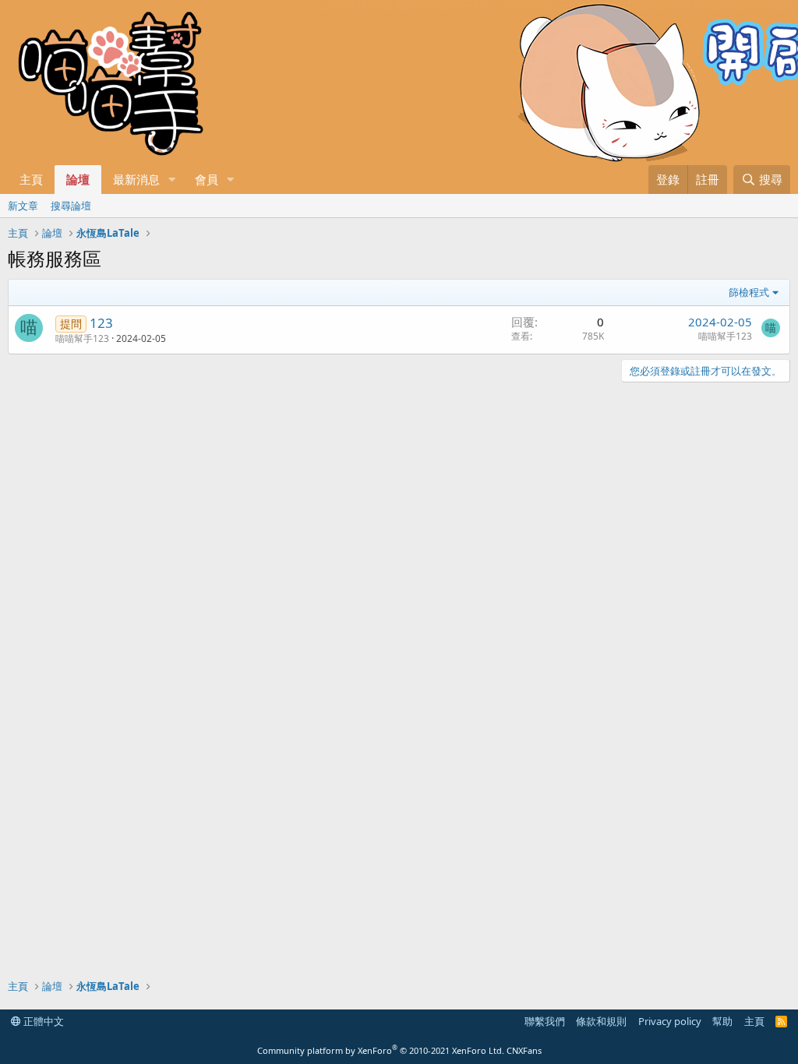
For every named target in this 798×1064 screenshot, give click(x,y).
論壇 (78, 179)
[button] (172, 179)
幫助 (722, 1021)
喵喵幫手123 (82, 338)
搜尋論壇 (71, 206)
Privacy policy (669, 1021)
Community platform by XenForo (380, 1050)
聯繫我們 (544, 1021)
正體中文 (42, 1021)
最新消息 (136, 179)
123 (101, 323)
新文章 (23, 206)
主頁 (31, 179)
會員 (206, 179)
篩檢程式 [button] (749, 292)
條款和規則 (601, 1021)
